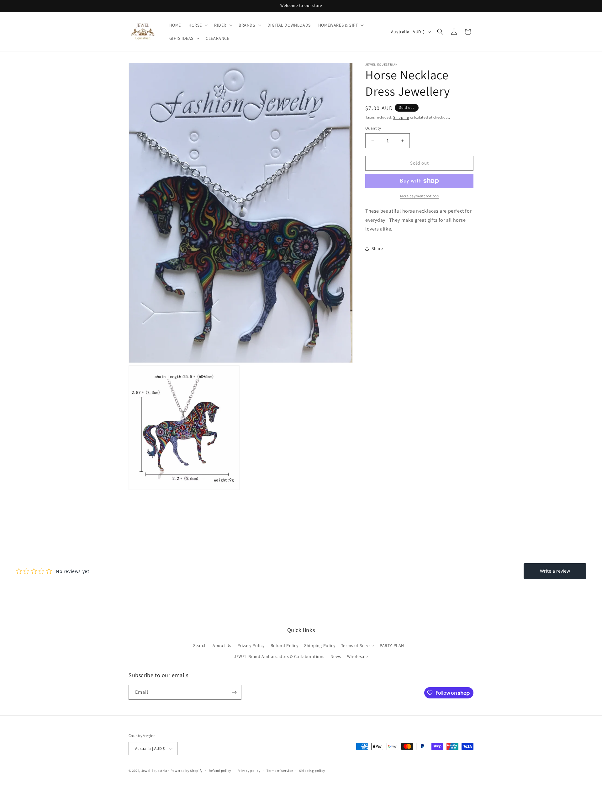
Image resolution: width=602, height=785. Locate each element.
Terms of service (280, 770)
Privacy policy (249, 770)
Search (200, 645)
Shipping (401, 117)
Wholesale (357, 656)
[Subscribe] (234, 692)
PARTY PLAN (392, 645)
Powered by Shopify (187, 770)
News (335, 656)
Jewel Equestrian (156, 770)
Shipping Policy (319, 645)
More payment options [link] (419, 196)
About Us (222, 645)
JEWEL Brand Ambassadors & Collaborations (279, 656)
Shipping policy (312, 770)
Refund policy (220, 770)
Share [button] (377, 248)
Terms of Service (357, 645)
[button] (197, 25)
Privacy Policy (251, 645)
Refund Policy (284, 645)
